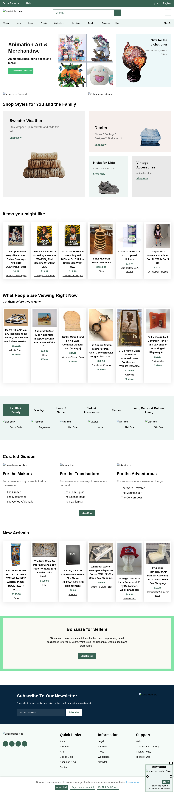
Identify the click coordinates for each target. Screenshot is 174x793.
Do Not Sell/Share (108, 787)
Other (101, 271)
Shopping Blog (68, 762)
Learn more (132, 782)
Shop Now (15, 137)
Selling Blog (66, 757)
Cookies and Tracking (147, 746)
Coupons (106, 23)
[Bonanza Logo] (13, 11)
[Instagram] (24, 744)
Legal (101, 741)
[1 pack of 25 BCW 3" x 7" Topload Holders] (129, 250)
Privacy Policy (143, 751)
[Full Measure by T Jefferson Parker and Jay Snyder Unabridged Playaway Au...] (158, 345)
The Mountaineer (131, 492)
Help (28, 3)
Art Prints (129, 375)
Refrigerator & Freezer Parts (158, 594)
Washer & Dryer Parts (101, 587)
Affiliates (64, 746)
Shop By (167, 23)
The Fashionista (73, 501)
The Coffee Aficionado (20, 501)
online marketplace (77, 638)
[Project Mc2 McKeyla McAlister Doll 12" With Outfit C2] (158, 250)
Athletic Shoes (16, 350)
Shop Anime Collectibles (22, 71)
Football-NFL (129, 599)
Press (101, 751)
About (63, 741)
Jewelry (91, 23)
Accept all (61, 787)
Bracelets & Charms (101, 365)
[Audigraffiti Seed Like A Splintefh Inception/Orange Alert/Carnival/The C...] (44, 345)
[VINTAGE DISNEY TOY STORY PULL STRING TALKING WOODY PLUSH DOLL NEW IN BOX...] (16, 571)
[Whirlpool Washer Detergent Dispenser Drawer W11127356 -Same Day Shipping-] (101, 571)
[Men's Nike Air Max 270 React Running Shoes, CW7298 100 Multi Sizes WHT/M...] (16, 345)
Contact (64, 767)
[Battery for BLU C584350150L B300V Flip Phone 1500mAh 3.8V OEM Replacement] (73, 571)
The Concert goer (131, 497)
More (117, 23)
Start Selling (87, 656)
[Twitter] (12, 744)
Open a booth (115, 642)
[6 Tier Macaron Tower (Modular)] (101, 250)
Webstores (104, 757)
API (62, 751)
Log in (155, 3)
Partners (102, 746)
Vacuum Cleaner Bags (73, 357)
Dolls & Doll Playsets (158, 272)
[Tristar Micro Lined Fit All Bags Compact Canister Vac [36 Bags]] (73, 345)
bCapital (102, 762)
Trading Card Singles (16, 275)
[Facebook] (5, 744)
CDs (44, 355)
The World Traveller (133, 488)
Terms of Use (143, 757)
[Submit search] (117, 13)
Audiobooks (158, 361)
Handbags (76, 23)
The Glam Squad (74, 492)
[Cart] (168, 13)
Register (167, 3)
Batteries (73, 594)
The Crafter (14, 492)
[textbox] (83, 13)
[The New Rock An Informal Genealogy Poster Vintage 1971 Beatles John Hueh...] (44, 571)
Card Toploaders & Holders (129, 270)
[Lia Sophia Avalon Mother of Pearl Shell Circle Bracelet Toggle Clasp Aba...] (101, 345)
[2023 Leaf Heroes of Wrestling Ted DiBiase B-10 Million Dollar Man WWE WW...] (73, 250)
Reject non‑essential (83, 787)
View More (87, 513)
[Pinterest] (18, 744)
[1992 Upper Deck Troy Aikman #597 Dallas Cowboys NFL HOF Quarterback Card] (16, 250)
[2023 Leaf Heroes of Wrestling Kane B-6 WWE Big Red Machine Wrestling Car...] (44, 250)
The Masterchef (16, 496)
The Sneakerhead (74, 496)
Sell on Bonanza (11, 3)
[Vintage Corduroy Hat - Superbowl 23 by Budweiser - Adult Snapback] (129, 571)
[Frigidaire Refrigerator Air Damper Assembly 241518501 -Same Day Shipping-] (158, 571)
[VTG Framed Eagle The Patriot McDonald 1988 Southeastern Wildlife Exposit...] (129, 345)
